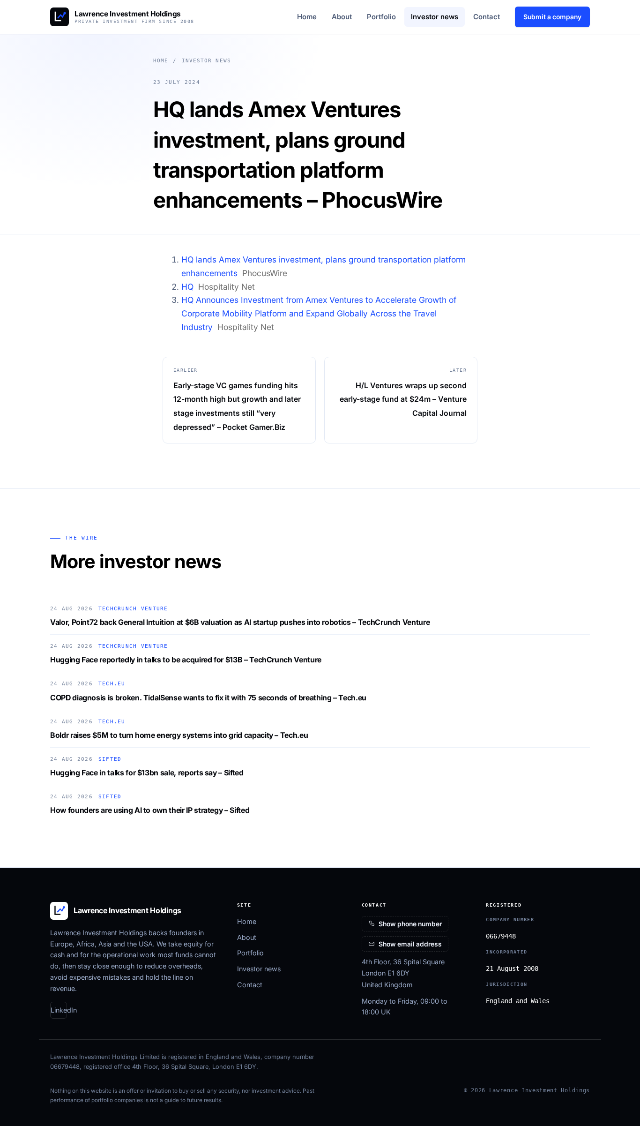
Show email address (410, 944)
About (342, 16)
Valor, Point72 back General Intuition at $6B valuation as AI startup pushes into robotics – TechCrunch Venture (240, 622)
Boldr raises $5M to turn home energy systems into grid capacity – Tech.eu (179, 735)
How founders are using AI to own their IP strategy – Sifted (149, 810)
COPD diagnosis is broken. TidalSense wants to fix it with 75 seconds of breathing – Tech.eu (208, 697)
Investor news (434, 16)
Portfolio (381, 16)
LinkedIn (59, 1010)
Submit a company (552, 17)
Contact (486, 16)
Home (307, 16)
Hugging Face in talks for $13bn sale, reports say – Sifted (147, 772)
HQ (187, 287)
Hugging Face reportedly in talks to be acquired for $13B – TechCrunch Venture (185, 659)
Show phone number (410, 924)
